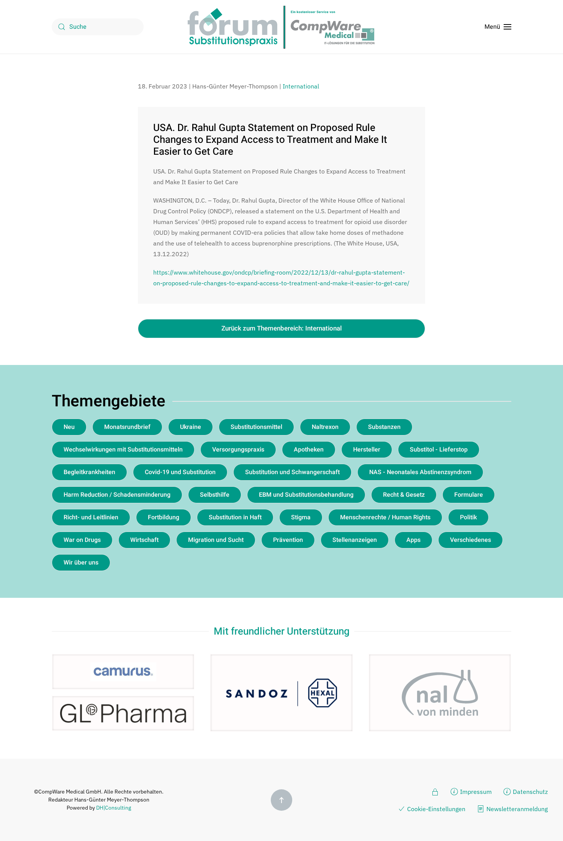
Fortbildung (163, 517)
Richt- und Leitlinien (91, 517)
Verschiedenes (470, 540)
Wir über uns (81, 562)
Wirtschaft (144, 540)
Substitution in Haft (235, 517)
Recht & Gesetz (404, 494)
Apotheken (309, 449)
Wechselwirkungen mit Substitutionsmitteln (123, 449)
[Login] (435, 791)
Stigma (301, 517)
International (301, 86)
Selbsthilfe (214, 494)
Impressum (476, 791)
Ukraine (190, 427)
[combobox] (98, 26)
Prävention (288, 540)
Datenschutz (530, 791)
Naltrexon (325, 427)
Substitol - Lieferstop (439, 449)
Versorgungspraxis (238, 449)
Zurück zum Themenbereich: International (281, 328)
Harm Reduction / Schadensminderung (117, 494)
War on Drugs (82, 540)
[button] (497, 27)
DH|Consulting (113, 807)
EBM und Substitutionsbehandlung (306, 494)
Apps (413, 540)
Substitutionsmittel (256, 427)
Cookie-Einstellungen (436, 809)
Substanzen (384, 427)
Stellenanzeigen (354, 540)
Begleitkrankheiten (89, 472)
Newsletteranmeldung (517, 809)
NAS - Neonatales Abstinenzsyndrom (420, 472)
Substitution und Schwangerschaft (292, 472)
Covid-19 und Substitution (180, 472)
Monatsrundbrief (127, 427)
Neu (69, 427)
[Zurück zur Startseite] (281, 27)
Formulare (468, 494)
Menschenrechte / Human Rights (385, 517)
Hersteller (366, 449)
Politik (468, 517)
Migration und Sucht (216, 540)
